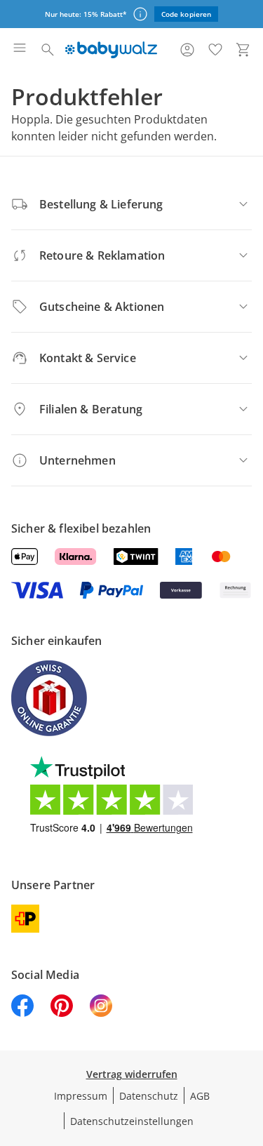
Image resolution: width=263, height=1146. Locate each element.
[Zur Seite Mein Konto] (187, 49)
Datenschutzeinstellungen (132, 1121)
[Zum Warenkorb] (243, 49)
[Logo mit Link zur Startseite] (111, 49)
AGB (200, 1095)
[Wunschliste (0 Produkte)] (215, 49)
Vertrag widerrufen (131, 1074)
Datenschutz (148, 1095)
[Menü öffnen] (19, 49)
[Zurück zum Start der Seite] (249, 1048)
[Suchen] (47, 49)
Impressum (80, 1095)
